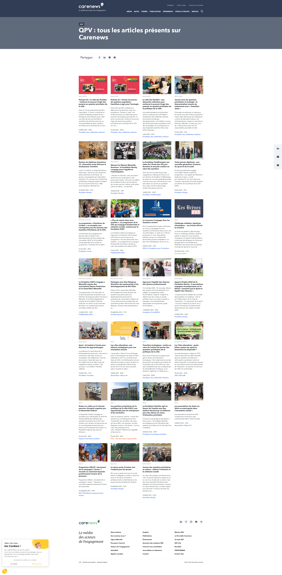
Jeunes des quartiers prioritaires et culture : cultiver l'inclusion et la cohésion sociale (157, 469)
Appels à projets (182, 11)
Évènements (168, 11)
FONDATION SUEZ (118, 253)
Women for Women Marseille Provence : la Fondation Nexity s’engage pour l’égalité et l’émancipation (124, 168)
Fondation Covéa (85, 251)
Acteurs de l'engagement (120, 547)
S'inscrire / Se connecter (196, 5)
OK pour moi (37, 564)
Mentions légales (102, 562)
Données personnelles (89, 562)
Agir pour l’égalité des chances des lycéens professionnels (156, 283)
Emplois (195, 11)
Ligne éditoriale (116, 539)
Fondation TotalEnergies (152, 194)
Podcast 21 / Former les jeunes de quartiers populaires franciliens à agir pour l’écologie (125, 102)
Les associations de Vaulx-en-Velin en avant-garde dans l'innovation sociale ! (187, 408)
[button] (4, 571)
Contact (145, 554)
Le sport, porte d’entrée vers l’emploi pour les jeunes (123, 468)
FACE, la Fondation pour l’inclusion (156, 248)
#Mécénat (83, 96)
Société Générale (117, 314)
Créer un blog (181, 5)
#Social (114, 464)
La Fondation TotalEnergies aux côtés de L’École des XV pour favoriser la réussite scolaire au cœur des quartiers (156, 165)
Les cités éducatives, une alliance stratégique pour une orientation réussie (123, 347)
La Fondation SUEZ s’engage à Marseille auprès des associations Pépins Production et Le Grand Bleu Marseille (92, 285)
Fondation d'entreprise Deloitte (154, 434)
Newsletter (170, 5)
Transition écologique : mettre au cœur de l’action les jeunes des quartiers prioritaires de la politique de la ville (157, 348)
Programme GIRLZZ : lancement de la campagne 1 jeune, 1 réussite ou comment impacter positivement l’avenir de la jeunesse (92, 471)
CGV (80, 562)
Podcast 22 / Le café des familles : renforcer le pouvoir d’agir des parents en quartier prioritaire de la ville (93, 103)
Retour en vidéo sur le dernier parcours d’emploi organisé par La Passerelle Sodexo (92, 408)
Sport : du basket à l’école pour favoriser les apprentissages (92, 346)
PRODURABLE (180, 550)
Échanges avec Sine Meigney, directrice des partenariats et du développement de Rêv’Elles (124, 284)
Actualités (114, 550)
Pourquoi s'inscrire (118, 543)
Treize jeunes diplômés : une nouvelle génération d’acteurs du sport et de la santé (188, 164)
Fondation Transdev (86, 375)
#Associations (85, 220)
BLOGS (136, 11)
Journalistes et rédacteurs (152, 550)
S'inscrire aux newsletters (152, 547)
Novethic (178, 547)
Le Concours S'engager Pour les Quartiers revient (156, 221)
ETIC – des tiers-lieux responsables (124, 438)
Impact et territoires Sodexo (89, 438)
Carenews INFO (180, 253)
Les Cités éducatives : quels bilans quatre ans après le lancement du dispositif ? (187, 347)
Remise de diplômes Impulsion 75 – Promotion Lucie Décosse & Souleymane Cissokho (92, 164)
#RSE (80, 402)
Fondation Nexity (85, 192)
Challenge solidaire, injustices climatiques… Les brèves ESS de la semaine (188, 225)
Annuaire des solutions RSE (153, 543)
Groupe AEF (179, 539)
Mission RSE (179, 532)
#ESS (176, 220)
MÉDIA (129, 11)
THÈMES (144, 11)
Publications (155, 11)
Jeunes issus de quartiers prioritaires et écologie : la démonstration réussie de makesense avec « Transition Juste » (187, 104)
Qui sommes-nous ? (118, 536)
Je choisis (13, 564)
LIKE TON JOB (180, 375)
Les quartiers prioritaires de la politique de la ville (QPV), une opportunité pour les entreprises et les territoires (125, 409)
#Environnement (86, 278)
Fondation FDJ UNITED (151, 312)
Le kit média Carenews (183, 536)
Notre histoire (116, 532)
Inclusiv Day (179, 554)
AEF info (178, 543)
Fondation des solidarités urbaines (92, 132)
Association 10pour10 (119, 375)
